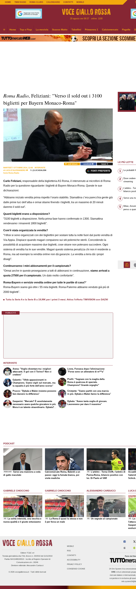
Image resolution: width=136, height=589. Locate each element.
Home (8, 2)
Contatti (71, 555)
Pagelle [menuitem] (126, 29)
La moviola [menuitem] (42, 29)
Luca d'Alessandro (15, 170)
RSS (69, 551)
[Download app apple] (124, 548)
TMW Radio (20, 2)
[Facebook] (125, 541)
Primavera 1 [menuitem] (91, 29)
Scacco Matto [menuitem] (60, 29)
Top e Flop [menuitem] (26, 29)
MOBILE (80, 2)
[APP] (127, 264)
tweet (104, 164)
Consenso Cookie (76, 569)
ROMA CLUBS (36, 2)
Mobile (70, 546)
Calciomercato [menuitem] (110, 29)
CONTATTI (68, 2)
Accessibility (73, 560)
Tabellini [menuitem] (76, 29)
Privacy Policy (74, 564)
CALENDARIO (53, 2)
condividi (87, 164)
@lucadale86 (39, 170)
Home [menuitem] (12, 29)
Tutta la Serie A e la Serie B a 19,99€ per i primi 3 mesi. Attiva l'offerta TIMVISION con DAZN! (57, 299)
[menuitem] (4, 29)
